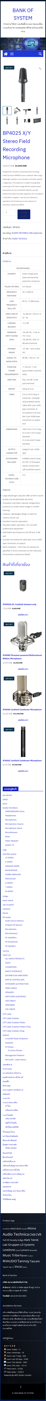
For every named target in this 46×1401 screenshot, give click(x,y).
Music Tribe (11, 1255)
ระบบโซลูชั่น (8, 1115)
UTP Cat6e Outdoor (11, 1018)
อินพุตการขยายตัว (10, 1144)
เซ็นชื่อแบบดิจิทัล (12, 1127)
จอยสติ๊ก (6, 1081)
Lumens (24, 1250)
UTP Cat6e (7, 1014)
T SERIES (9, 887)
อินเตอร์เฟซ (7, 1153)
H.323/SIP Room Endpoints (16, 1038)
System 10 (9, 845)
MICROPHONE (11, 870)
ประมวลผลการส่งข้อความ (13, 1090)
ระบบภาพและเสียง (10, 1102)
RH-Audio (7, 917)
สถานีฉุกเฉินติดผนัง (10, 1136)
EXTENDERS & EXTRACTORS (17, 984)
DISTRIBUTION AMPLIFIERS (16, 975)
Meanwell (33, 1250)
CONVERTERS (11, 967)
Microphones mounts (14, 824)
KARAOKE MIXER (12, 866)
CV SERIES (9, 857)
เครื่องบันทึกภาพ (9, 1161)
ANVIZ (5, 799)
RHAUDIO (10, 1261)
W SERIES (9, 891)
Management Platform (14, 1055)
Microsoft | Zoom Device (15, 1059)
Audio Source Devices (14, 921)
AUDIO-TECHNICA (20, 233)
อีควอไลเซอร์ (8, 1157)
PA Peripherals (11, 942)
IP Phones (9, 1047)
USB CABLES (10, 1000)
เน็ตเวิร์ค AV (7, 1178)
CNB (4, 850)
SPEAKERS (9, 992)
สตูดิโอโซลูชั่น (11, 1122)
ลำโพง (7, 1106)
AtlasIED (24, 1229)
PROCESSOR (10, 878)
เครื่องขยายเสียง (11, 1110)
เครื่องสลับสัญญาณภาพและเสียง (15, 1165)
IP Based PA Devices (13, 925)
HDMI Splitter (11, 1148)
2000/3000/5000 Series (15, 811)
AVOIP (7, 963)
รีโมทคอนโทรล (9, 1132)
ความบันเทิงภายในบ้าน (12, 1073)
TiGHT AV (6, 955)
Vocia (18, 1267)
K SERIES (9, 862)
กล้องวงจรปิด (10, 1118)
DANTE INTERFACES (13, 971)
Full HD (6, 1240)
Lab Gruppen (8, 904)
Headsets (9, 1043)
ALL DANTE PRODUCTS (14, 958)
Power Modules (11, 841)
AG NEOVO (7, 795)
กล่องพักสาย (7, 1064)
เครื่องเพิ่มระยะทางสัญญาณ (13, 1174)
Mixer (7, 836)
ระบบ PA (6, 1098)
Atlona (31, 1228)
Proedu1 (30, 1256)
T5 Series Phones (15, 1050)
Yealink (6, 1035)
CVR (38, 1234)
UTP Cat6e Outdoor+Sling (13, 1031)
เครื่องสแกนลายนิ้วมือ (11, 1170)
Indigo (5, 896)
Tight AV (11, 1267)
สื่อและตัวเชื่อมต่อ (10, 1140)
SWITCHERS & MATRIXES (15, 996)
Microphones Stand (13, 828)
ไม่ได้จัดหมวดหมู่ (9, 1199)
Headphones (10, 815)
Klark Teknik (8, 900)
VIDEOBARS (10, 1005)
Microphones (36, 233)
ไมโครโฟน (7, 1195)
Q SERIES (9, 883)
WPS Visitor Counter (22, 1375)
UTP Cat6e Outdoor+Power (14, 1022)
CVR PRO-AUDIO (9, 854)
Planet (5, 913)
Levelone (6, 909)
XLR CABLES (10, 1009)
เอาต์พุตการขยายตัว (10, 1182)
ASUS (5, 803)
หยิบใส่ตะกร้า (24, 214)
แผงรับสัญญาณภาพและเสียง (14, 1191)
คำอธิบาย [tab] (7, 253)
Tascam (35, 1261)
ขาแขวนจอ (7, 1069)
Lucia (17, 1250)
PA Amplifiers (11, 937)
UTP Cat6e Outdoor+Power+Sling (17, 1026)
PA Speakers (10, 946)
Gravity (13, 1240)
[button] (40, 68)
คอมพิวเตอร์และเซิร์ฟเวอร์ (13, 1077)
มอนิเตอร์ (6, 1094)
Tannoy (6, 951)
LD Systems (27, 1244)
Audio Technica (19, 238)
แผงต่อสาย (7, 1186)
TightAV (5, 1267)
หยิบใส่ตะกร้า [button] (23, 615)
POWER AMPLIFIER (13, 874)
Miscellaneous (11, 832)
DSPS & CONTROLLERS (14, 979)
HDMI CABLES (11, 988)
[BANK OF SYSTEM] (6, 54)
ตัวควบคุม (6, 1085)
